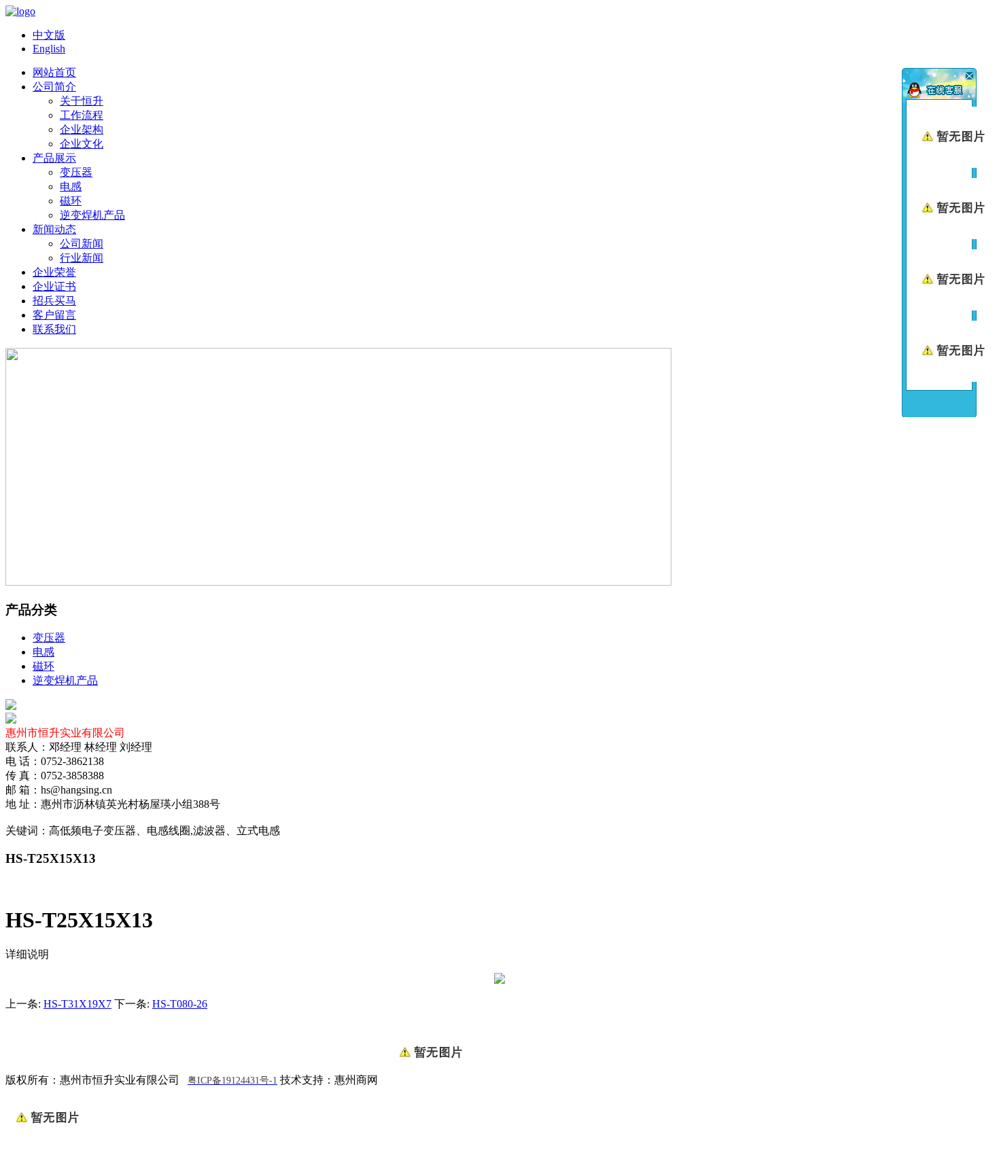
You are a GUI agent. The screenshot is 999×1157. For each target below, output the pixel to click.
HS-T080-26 (179, 1004)
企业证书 (54, 286)
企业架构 (81, 129)
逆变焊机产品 (92, 215)
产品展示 (54, 158)
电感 (71, 186)
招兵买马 (54, 300)
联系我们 (54, 329)
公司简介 (54, 86)
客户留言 (54, 315)
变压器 (76, 172)
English (49, 48)
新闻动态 (54, 229)
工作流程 (81, 115)
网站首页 (54, 72)
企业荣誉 (54, 272)
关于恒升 (81, 101)
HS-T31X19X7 (77, 1004)
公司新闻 (81, 243)
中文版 (49, 35)
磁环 (71, 201)
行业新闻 (81, 258)
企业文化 (81, 143)
